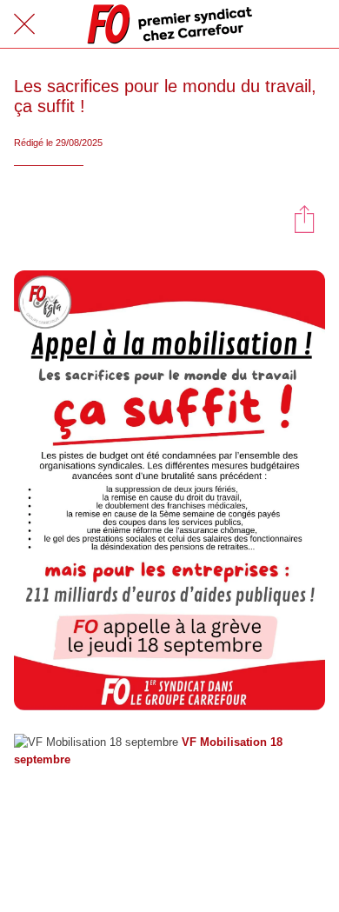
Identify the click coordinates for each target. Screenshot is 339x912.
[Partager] (304, 218)
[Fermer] (24, 24)
